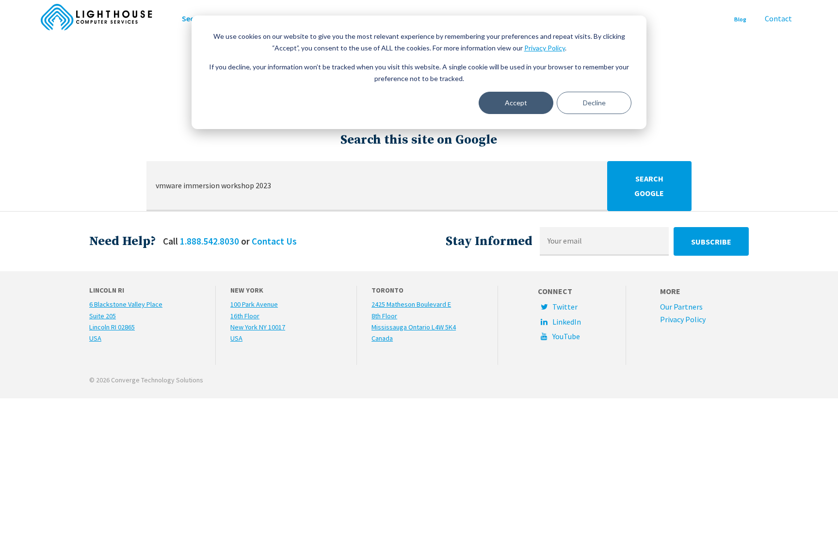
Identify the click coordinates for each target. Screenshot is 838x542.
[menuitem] (582, 306)
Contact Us (274, 241)
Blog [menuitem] (740, 19)
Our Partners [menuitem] (681, 307)
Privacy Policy (544, 48)
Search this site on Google (418, 140)
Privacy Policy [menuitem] (683, 319)
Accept (516, 103)
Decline (594, 103)
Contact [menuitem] (778, 18)
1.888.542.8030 (209, 241)
